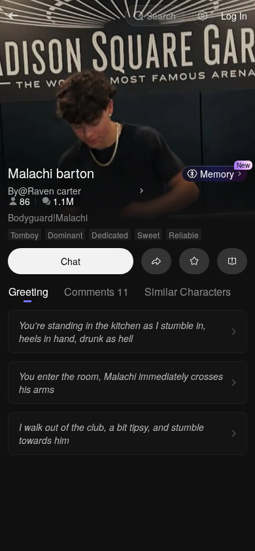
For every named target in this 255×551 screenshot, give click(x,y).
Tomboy (24, 234)
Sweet (148, 234)
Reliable (184, 234)
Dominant (65, 234)
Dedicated (110, 234)
